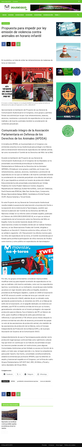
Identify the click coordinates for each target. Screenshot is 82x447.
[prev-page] (2, 432)
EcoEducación (48, 15)
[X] (8, 44)
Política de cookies (69, 445)
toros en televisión (45, 381)
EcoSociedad (19, 15)
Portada (44, 445)
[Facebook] (79, 1)
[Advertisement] (27, 53)
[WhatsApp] (18, 44)
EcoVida (11, 15)
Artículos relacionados (10, 405)
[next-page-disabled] (6, 432)
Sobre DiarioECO (6, 1)
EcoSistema (38, 15)
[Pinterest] (13, 44)
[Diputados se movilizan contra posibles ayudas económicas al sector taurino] (9, 414)
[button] (78, 15)
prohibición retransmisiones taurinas (27, 381)
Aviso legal (59, 445)
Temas (57, 15)
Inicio (4, 15)
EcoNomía (29, 15)
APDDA (13, 381)
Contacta (15, 1)
